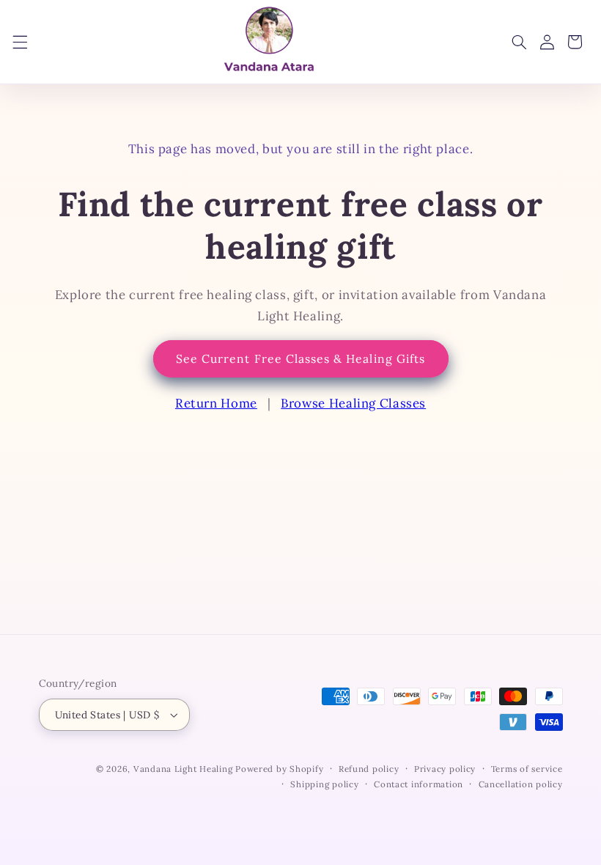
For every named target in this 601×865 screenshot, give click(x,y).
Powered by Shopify (279, 768)
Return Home (216, 403)
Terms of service (527, 768)
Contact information (418, 783)
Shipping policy (324, 783)
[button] (20, 42)
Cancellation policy (521, 783)
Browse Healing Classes (353, 403)
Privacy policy (445, 768)
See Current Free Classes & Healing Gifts (300, 358)
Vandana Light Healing (184, 768)
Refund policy (369, 768)
